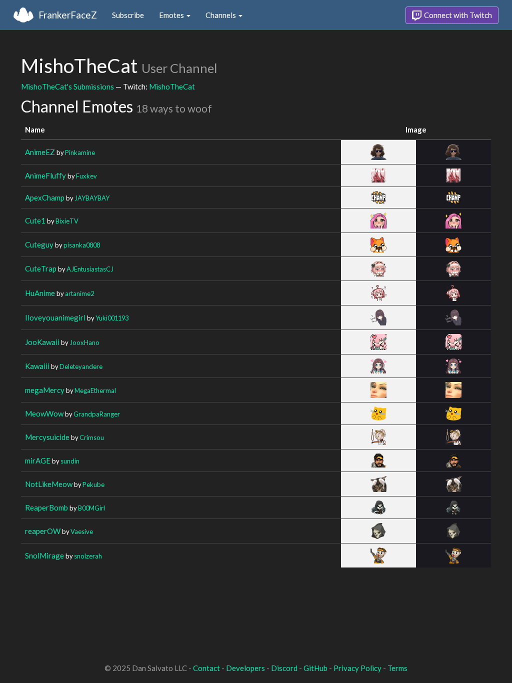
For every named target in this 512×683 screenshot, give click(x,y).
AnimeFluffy (45, 175)
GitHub (316, 668)
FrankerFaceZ (67, 14)
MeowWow (44, 413)
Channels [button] (222, 15)
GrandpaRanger (97, 414)
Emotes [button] (172, 15)
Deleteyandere (81, 366)
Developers (245, 668)
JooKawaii (42, 342)
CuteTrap (40, 268)
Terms (398, 668)
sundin (70, 461)
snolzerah (88, 556)
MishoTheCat (172, 86)
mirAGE (37, 460)
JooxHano (85, 342)
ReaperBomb (46, 507)
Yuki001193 (112, 318)
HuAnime (40, 293)
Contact (206, 668)
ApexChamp (44, 197)
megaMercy (44, 390)
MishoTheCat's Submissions (67, 86)
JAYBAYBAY (92, 198)
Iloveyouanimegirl (55, 317)
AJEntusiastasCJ (90, 269)
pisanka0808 (82, 245)
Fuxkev (86, 176)
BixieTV (67, 221)
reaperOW (42, 531)
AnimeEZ (40, 152)
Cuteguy (39, 244)
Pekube (93, 484)
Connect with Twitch (457, 15)
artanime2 (79, 294)
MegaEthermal (95, 390)
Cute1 (35, 220)
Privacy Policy (358, 668)
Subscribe (128, 15)
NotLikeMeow (48, 484)
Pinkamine (80, 152)
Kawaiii (37, 366)
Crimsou (92, 438)
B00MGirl (91, 508)
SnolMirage (44, 555)
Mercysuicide (47, 437)
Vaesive (81, 532)
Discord (284, 668)
